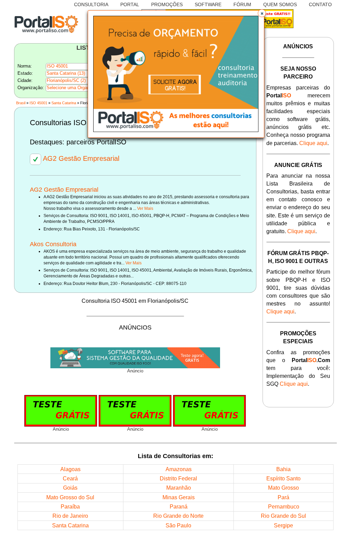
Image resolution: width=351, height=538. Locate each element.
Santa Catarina (63, 103)
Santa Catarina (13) (66, 73)
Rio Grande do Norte (178, 516)
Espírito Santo (283, 478)
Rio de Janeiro (70, 516)
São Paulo (178, 525)
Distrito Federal (178, 478)
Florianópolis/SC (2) (66, 80)
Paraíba (70, 506)
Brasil (20, 103)
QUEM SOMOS (280, 4)
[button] (262, 13)
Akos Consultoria (53, 244)
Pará (283, 497)
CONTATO (320, 4)
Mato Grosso (283, 488)
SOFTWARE (208, 4)
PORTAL (129, 4)
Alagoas (70, 469)
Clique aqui (313, 143)
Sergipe (283, 525)
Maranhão (178, 488)
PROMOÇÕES (167, 4)
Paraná (178, 506)
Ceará (70, 478)
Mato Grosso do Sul (70, 497)
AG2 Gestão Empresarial (80, 158)
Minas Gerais (178, 497)
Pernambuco (283, 506)
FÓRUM (242, 4)
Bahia (283, 469)
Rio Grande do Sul (283, 516)
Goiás (70, 488)
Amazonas (179, 469)
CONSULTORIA (91, 4)
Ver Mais (145, 208)
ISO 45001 (38, 103)
